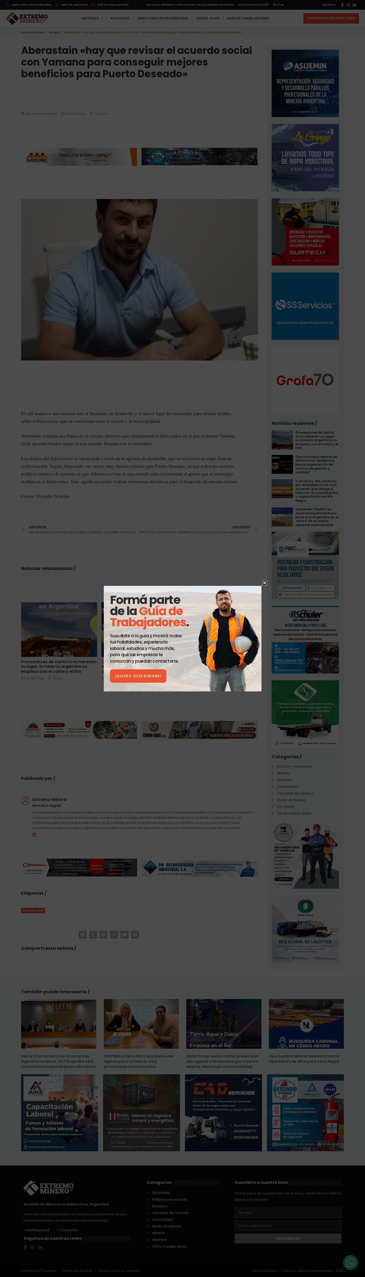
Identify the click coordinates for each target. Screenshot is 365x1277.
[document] (182, 638)
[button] (264, 583)
